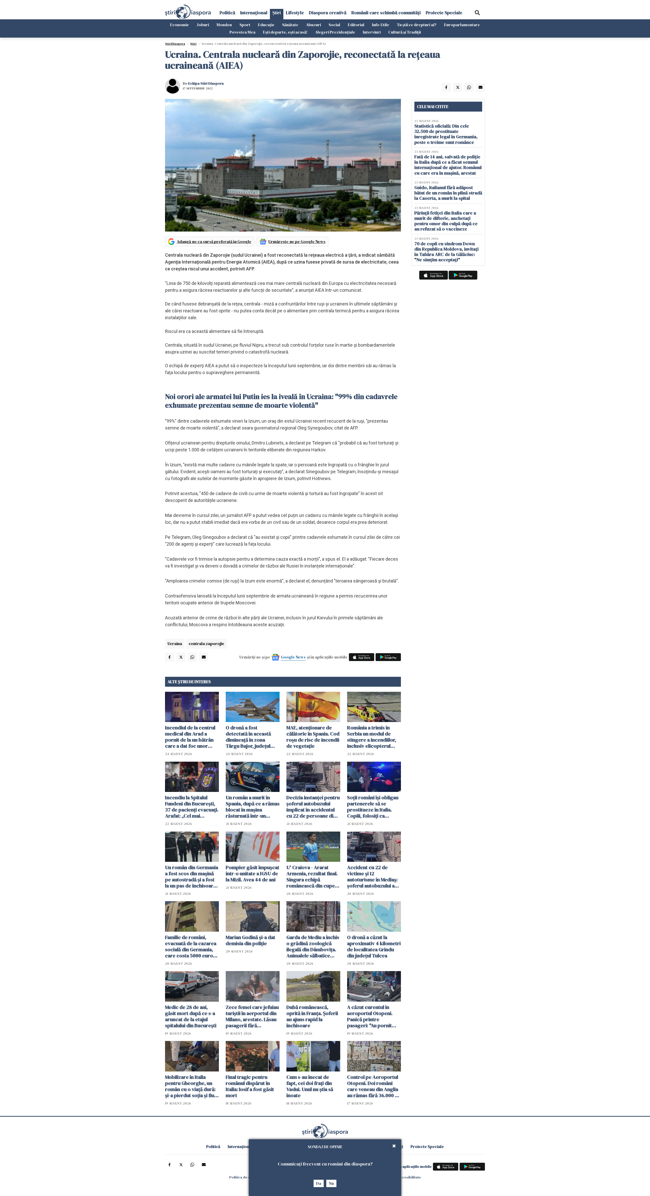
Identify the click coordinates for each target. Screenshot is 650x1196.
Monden (224, 24)
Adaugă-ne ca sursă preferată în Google (214, 241)
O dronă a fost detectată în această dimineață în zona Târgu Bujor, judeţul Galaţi (248, 737)
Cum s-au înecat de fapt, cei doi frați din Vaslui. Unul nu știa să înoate (309, 1086)
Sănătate (290, 24)
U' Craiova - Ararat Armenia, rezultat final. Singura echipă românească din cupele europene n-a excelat (312, 876)
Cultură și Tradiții (404, 32)
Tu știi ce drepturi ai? (416, 24)
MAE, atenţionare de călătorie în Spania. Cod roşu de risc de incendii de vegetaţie (312, 737)
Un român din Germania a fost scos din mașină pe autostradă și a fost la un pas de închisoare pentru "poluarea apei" (191, 876)
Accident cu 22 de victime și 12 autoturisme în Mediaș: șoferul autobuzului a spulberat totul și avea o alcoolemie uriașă (374, 876)
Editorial (356, 24)
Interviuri (372, 32)
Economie (179, 24)
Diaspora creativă (327, 12)
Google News (293, 657)
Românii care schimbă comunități (386, 12)
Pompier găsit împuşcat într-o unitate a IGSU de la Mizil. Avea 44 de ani (252, 873)
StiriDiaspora (175, 44)
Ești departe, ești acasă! (285, 32)
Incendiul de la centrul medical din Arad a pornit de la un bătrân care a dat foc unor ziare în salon (190, 737)
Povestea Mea (242, 32)
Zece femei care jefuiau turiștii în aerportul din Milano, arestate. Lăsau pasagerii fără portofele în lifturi (252, 1016)
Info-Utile (380, 24)
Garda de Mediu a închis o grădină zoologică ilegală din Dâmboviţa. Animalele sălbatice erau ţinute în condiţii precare (312, 946)
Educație (266, 24)
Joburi (203, 24)
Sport (244, 24)
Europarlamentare (462, 24)
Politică (227, 12)
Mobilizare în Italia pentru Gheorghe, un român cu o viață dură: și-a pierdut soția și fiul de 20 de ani (190, 1086)
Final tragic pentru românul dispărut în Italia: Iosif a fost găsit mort (250, 1086)
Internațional (253, 12)
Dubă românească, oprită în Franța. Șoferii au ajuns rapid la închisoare (312, 1016)
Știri (276, 12)
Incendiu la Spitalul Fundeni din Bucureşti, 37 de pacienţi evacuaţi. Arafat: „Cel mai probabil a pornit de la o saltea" (191, 806)
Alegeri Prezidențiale (335, 32)
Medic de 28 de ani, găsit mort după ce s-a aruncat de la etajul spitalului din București (190, 1016)
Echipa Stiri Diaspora (206, 83)
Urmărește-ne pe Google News (297, 241)
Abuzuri (313, 24)
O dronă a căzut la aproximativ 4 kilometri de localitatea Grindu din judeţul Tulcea (374, 946)
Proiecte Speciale (444, 12)
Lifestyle (295, 12)
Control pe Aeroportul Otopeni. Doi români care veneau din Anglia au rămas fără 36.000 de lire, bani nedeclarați (374, 1086)
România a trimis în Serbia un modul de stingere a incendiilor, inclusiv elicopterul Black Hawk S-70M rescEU (371, 737)
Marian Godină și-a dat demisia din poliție (250, 940)
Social (334, 24)
